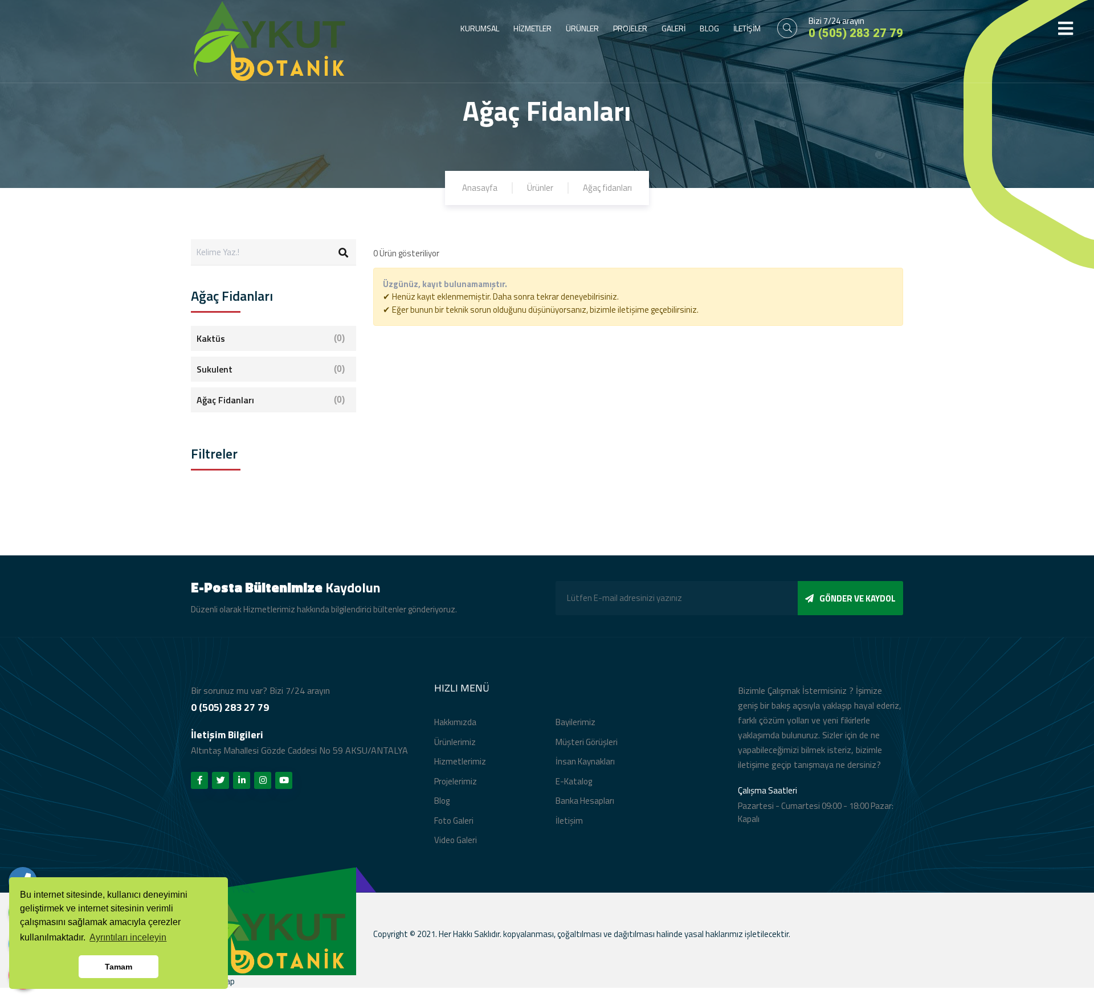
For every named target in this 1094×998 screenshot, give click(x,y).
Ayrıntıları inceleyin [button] (127, 937)
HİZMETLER (532, 28)
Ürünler (540, 187)
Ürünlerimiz (455, 741)
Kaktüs (271, 338)
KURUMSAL (479, 28)
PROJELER (630, 28)
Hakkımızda (455, 722)
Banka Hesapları (585, 800)
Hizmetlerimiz (460, 761)
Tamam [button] (118, 966)
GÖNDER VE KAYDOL (857, 598)
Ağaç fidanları (607, 187)
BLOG (709, 28)
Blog (442, 800)
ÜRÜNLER (582, 28)
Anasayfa (479, 187)
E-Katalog (574, 781)
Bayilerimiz (575, 722)
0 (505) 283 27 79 (856, 33)
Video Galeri (455, 839)
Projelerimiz (455, 781)
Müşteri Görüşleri (587, 741)
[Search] (343, 252)
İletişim (569, 820)
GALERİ (673, 28)
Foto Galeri (453, 820)
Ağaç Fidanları (271, 400)
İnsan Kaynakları (585, 761)
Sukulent (271, 369)
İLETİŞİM (747, 28)
